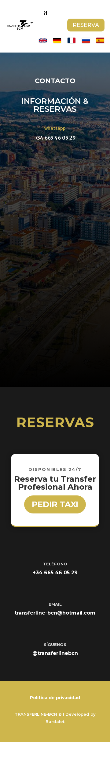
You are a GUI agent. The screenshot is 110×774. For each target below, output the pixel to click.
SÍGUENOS (55, 644)
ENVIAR (68, 343)
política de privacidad (43, 326)
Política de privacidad (55, 697)
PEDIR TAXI (55, 504)
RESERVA (86, 25)
